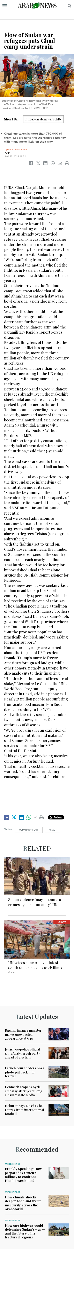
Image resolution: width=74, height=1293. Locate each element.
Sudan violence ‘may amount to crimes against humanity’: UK (34, 902)
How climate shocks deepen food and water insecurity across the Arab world (23, 1203)
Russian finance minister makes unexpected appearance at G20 (23, 1034)
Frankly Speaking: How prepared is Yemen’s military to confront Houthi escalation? (23, 1175)
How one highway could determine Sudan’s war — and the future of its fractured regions (25, 1231)
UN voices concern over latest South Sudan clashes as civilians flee (35, 967)
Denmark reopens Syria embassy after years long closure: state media (23, 1091)
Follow (57, 817)
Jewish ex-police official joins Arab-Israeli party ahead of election (22, 1053)
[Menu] (4, 5)
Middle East (12, 1164)
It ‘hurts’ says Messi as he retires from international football (24, 1110)
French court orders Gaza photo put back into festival (24, 1072)
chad (52, 829)
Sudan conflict (28, 829)
